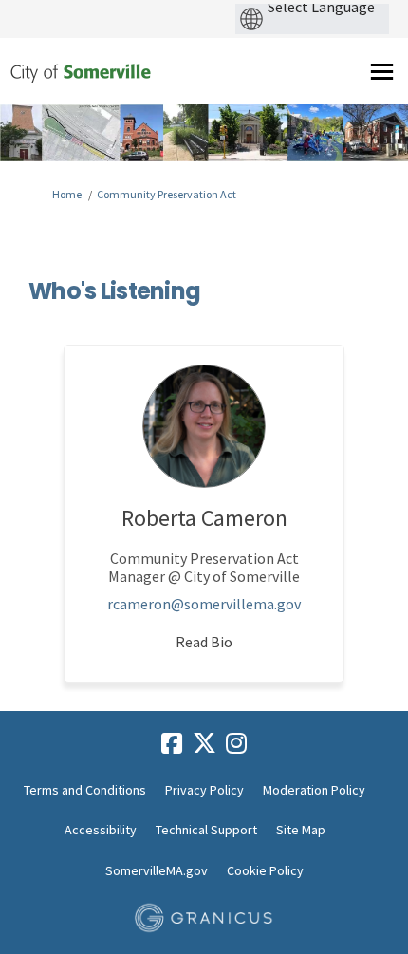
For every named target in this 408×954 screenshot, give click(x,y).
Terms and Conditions (85, 789)
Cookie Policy (265, 870)
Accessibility (101, 829)
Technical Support (206, 829)
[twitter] (204, 743)
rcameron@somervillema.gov (204, 603)
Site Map (300, 829)
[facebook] (171, 743)
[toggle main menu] (382, 71)
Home (67, 194)
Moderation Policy (314, 789)
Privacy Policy (204, 789)
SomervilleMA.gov (156, 870)
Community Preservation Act (166, 194)
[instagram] (236, 743)
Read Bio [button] (204, 641)
